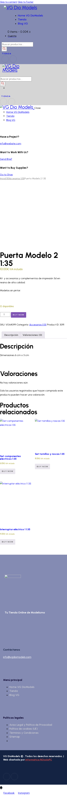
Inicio (2, 178)
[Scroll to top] (1, 787)
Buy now (18, 315)
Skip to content (8, 1)
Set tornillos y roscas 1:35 (50, 453)
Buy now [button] (7, 471)
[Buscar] (4, 49)
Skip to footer (26, 1)
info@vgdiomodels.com (17, 657)
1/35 (7, 178)
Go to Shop (6, 174)
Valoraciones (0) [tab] (32, 334)
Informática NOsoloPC (38, 759)
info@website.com (10, 143)
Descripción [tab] (11, 334)
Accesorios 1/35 (16, 178)
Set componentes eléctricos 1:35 (10, 457)
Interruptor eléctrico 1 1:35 (15, 529)
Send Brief (6, 159)
